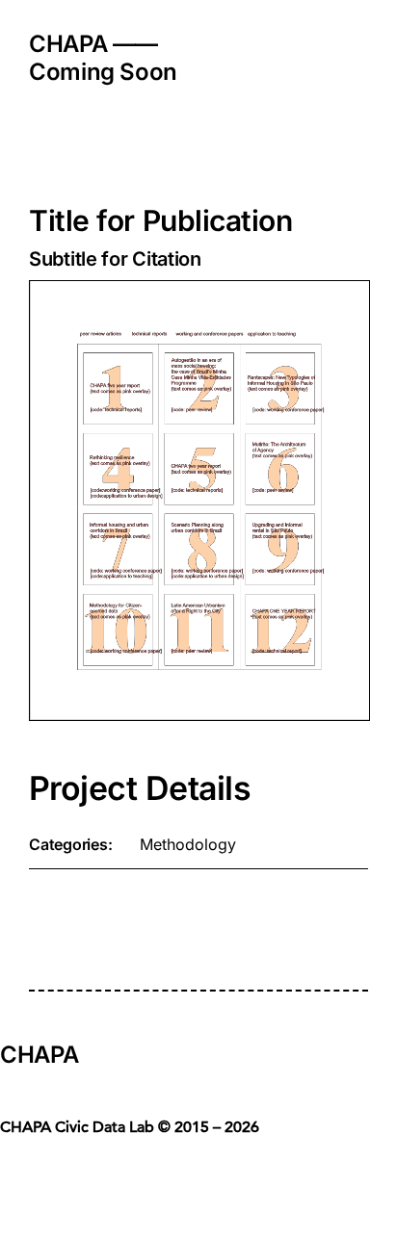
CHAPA (39, 1055)
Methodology (188, 844)
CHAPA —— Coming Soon (103, 58)
